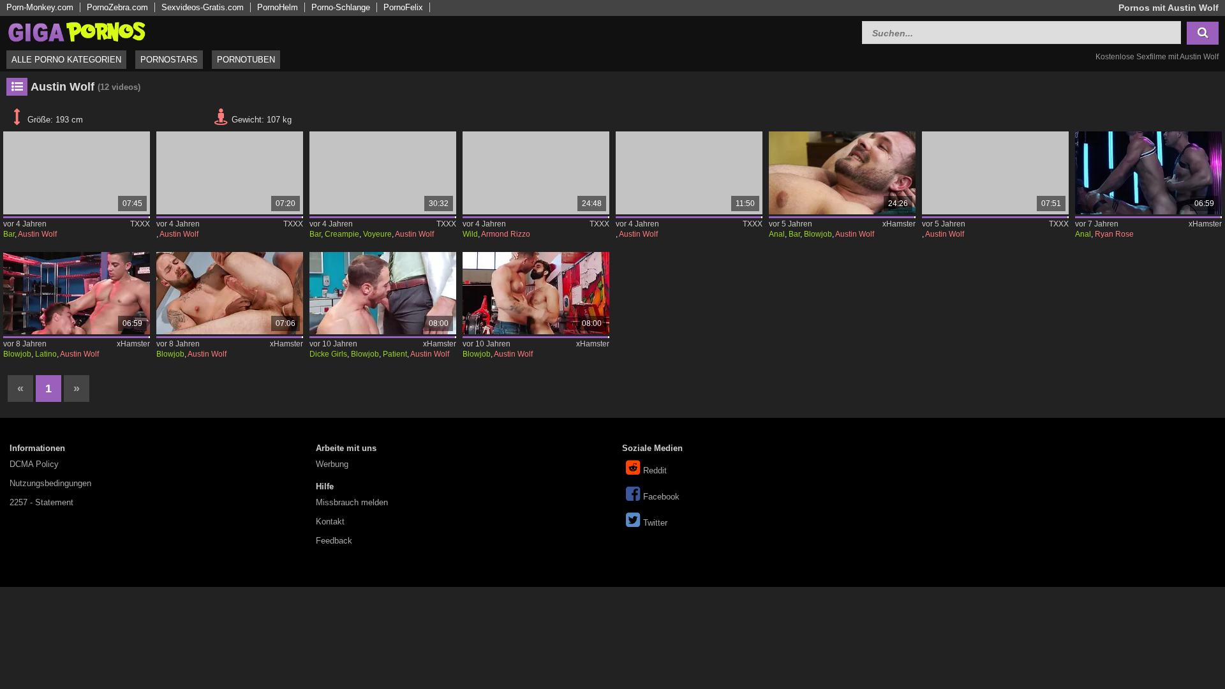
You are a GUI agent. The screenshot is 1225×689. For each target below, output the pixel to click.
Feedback (334, 540)
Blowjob (818, 234)
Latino (46, 354)
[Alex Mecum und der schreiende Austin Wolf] (995, 172)
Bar (9, 234)
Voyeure (377, 234)
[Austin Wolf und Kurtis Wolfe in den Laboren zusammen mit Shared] (689, 172)
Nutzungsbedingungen (50, 483)
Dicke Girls (328, 354)
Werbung (332, 464)
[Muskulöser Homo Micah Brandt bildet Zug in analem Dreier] (1148, 172)
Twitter (655, 523)
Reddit (655, 470)
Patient (395, 354)
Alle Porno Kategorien (66, 59)
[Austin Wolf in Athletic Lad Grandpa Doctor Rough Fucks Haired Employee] (229, 172)
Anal (777, 234)
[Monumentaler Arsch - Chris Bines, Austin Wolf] (229, 293)
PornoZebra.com (117, 7)
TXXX (140, 223)
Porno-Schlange (340, 7)
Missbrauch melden (352, 502)
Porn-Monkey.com (39, 7)
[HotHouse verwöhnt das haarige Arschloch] (536, 293)
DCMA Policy (34, 464)
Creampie (342, 234)
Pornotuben (246, 59)
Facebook (661, 496)
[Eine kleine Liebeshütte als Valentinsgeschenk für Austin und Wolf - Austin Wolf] (76, 172)
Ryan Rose (1114, 234)
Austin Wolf (37, 234)
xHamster (899, 223)
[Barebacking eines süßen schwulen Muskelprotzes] (842, 172)
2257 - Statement (41, 502)
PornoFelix (403, 7)
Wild (470, 234)
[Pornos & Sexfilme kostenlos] (76, 31)
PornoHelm (277, 7)
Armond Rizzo (505, 234)
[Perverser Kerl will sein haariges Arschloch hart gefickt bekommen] (76, 293)
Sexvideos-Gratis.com (202, 7)
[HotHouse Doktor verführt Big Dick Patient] (382, 293)
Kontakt (330, 521)
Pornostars (169, 59)
